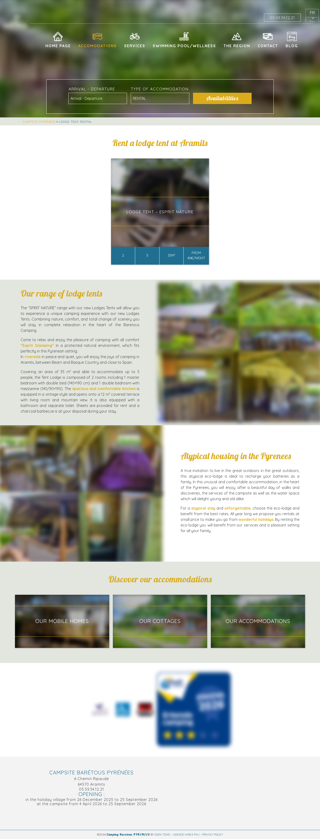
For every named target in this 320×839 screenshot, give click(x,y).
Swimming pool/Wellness (184, 45)
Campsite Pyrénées (39, 122)
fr (312, 12)
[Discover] (194, 709)
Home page (58, 45)
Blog (292, 45)
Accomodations (97, 45)
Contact (268, 45)
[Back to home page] (15, 22)
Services (134, 45)
